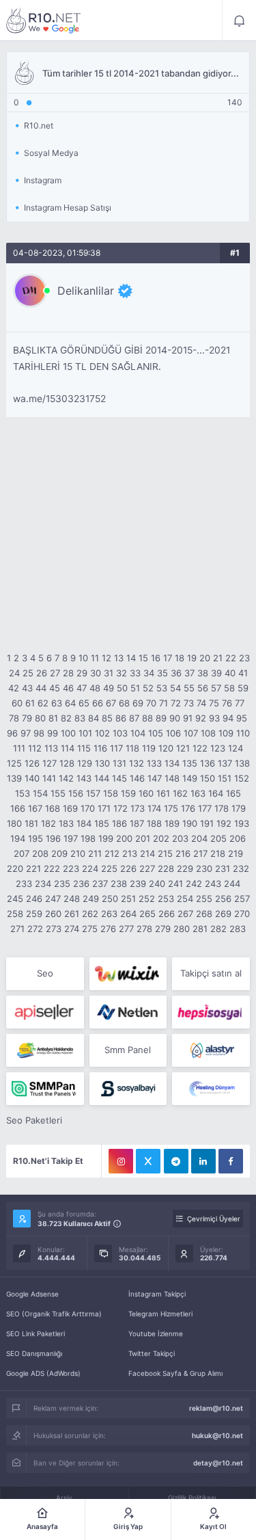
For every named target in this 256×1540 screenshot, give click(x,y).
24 (14, 672)
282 (218, 928)
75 (214, 703)
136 (207, 763)
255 (204, 898)
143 (83, 778)
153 (22, 793)
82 (66, 718)
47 (81, 687)
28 (68, 672)
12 (106, 657)
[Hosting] (128, 1012)
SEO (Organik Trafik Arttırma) (54, 1314)
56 (202, 687)
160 (146, 793)
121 (183, 748)
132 (136, 763)
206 (237, 838)
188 (154, 823)
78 (14, 718)
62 (43, 703)
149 (189, 778)
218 (217, 853)
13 (119, 657)
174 (154, 808)
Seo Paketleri (34, 1120)
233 (24, 883)
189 (172, 823)
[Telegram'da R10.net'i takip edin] (176, 1161)
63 (56, 703)
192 (223, 823)
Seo (45, 973)
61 (30, 703)
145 (119, 778)
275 (90, 928)
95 (241, 718)
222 (52, 868)
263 (109, 913)
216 (182, 853)
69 (137, 703)
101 (85, 733)
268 (204, 913)
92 (200, 718)
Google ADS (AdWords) (43, 1373)
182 (48, 823)
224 (90, 868)
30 (95, 672)
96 (12, 733)
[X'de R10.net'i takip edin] (148, 1161)
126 (32, 763)
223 (71, 868)
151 (224, 778)
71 (163, 703)
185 (101, 823)
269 (223, 913)
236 (81, 883)
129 (84, 763)
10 (83, 657)
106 (173, 733)
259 (34, 913)
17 (167, 657)
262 (90, 913)
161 (163, 793)
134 (172, 763)
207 (21, 853)
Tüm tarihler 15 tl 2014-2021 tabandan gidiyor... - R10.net (43, 20)
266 (166, 913)
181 (31, 823)
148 (172, 778)
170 (88, 808)
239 (138, 883)
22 (230, 657)
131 (119, 763)
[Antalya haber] (44, 1050)
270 (242, 913)
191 (207, 823)
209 (59, 853)
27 (55, 672)
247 (53, 898)
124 (235, 748)
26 (41, 672)
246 (34, 898)
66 (97, 703)
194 (17, 838)
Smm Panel (127, 1049)
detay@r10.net (218, 1463)
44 (40, 687)
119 (149, 748)
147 (154, 778)
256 (223, 898)
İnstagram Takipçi (157, 1294)
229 (185, 868)
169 (70, 808)
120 (165, 748)
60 (17, 703)
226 (128, 868)
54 (175, 687)
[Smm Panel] (44, 1012)
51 (135, 687)
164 (215, 793)
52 (148, 687)
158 (110, 793)
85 (107, 718)
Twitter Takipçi (151, 1353)
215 (165, 853)
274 (71, 928)
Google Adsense (32, 1294)
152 (241, 778)
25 (28, 672)
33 (135, 672)
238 (119, 883)
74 (201, 703)
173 (137, 808)
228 (166, 868)
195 (35, 838)
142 (66, 778)
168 (52, 808)
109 (225, 733)
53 (161, 687)
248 (71, 898)
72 (176, 703)
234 (43, 883)
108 (208, 733)
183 (66, 823)
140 (32, 778)
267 (185, 913)
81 (53, 718)
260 (53, 913)
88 (147, 718)
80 (40, 718)
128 (66, 763)
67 (111, 703)
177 (205, 808)
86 (120, 718)
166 (17, 808)
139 (14, 778)
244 (232, 883)
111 (19, 748)
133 (154, 763)
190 (189, 823)
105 (155, 733)
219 (235, 853)
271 (17, 928)
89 (161, 718)
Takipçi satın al (211, 973)
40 (230, 672)
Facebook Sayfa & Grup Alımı (175, 1373)
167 (35, 808)
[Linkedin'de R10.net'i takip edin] (203, 1161)
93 (214, 718)
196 (53, 838)
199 (105, 838)
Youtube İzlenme (155, 1333)
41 (243, 672)
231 (222, 868)
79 (27, 718)
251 (128, 898)
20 (204, 657)
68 (124, 703)
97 (25, 733)
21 (218, 657)
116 (100, 748)
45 (54, 687)
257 (242, 898)
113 (51, 748)
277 (126, 928)
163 (197, 793)
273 (53, 928)
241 (175, 883)
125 (14, 763)
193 (241, 823)
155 (58, 793)
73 (189, 703)
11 (95, 657)
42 (13, 687)
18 (179, 657)
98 (38, 733)
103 (120, 733)
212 (111, 853)
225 (109, 868)
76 (227, 703)
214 (147, 853)
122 (200, 748)
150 (207, 778)
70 (151, 703)
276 (108, 928)
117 (116, 748)
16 (155, 657)
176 (188, 808)
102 (102, 733)
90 (174, 718)
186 (119, 823)
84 (93, 718)
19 (192, 657)
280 (181, 928)
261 (71, 913)
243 (213, 883)
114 (67, 748)
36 (176, 672)
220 (15, 868)
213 (129, 853)
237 (100, 883)
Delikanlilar (85, 290)
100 (68, 733)
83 (79, 718)
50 (122, 687)
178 (221, 808)
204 (199, 838)
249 (91, 898)
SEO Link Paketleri (35, 1333)
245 (15, 898)
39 (216, 672)
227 (147, 868)
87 (134, 718)
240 (157, 883)
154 (40, 793)
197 (70, 838)
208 (40, 853)
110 (243, 733)
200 (124, 838)
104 (137, 733)
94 (228, 718)
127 (49, 763)
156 (75, 793)
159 (128, 793)
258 (15, 913)
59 (243, 687)
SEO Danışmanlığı (34, 1353)
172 (120, 808)
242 (194, 883)
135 (189, 763)
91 (188, 718)
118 (132, 748)
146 (137, 778)
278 (144, 928)
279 (163, 928)
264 (128, 913)
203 (180, 838)
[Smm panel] (44, 1088)
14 (131, 657)
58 (229, 687)
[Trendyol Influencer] (128, 973)
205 (218, 838)
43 (27, 687)
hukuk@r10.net (217, 1435)
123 (217, 748)
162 (180, 793)
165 (233, 793)
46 (68, 687)
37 (189, 672)
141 (49, 778)
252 (147, 898)
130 (102, 763)
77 (239, 703)
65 (84, 703)
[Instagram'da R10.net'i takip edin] (121, 1161)
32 (121, 672)
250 (110, 898)
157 (93, 793)
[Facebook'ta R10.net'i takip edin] (230, 1161)
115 (84, 748)
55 (189, 687)
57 (216, 687)
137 (225, 763)
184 (83, 823)
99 (52, 733)
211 (95, 853)
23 (244, 657)
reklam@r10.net (216, 1408)
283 (237, 928)
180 (14, 823)
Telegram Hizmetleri (160, 1314)
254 (185, 898)
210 (77, 853)
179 (238, 808)
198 (88, 838)
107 (191, 733)
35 (162, 672)
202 (161, 838)
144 (101, 778)
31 (108, 672)
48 (94, 687)
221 (33, 868)
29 (81, 672)
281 (200, 928)
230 (204, 868)
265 (147, 913)
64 (70, 703)
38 (202, 672)
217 (200, 853)
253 (166, 898)
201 (142, 838)
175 (171, 808)
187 (137, 823)
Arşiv (64, 1497)
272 (35, 928)
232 (241, 868)
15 (143, 657)
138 (242, 763)
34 (148, 672)
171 (104, 808)
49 (108, 687)
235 (62, 883)
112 (35, 748)
